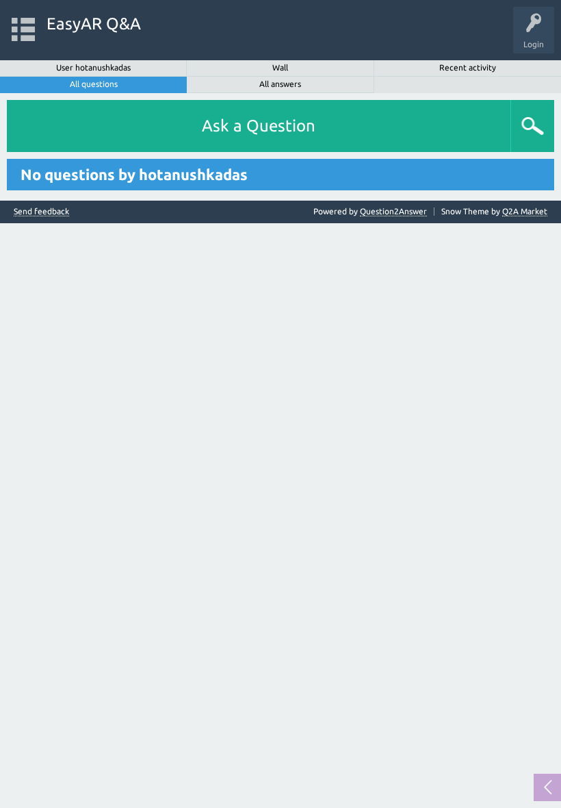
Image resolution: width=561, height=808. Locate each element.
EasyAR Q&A (94, 23)
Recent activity (467, 67)
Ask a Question (258, 125)
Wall (280, 67)
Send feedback (41, 211)
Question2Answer (393, 211)
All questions (94, 83)
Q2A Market (524, 211)
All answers (280, 83)
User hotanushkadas (93, 67)
